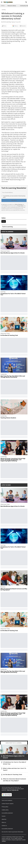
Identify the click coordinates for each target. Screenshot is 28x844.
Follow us (16, 26)
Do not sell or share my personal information (12, 831)
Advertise (4, 819)
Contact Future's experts (7, 803)
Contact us (4, 825)
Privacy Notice (20, 205)
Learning (3, 9)
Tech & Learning (7, 22)
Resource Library (12, 5)
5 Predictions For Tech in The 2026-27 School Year (14, 763)
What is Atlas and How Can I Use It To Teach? (14, 769)
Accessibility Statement (7, 828)
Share (5, 26)
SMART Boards (5, 77)
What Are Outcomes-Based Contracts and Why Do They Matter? (14, 780)
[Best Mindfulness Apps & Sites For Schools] (14, 752)
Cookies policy (5, 810)
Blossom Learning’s (7, 127)
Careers (3, 816)
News (3, 221)
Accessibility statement (7, 813)
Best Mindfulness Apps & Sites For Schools (13, 757)
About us (4, 822)
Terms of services (18, 204)
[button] (2, 2)
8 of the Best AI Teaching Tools (12, 774)
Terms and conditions (7, 800)
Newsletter (24, 26)
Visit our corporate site (12, 790)
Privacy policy (5, 806)
